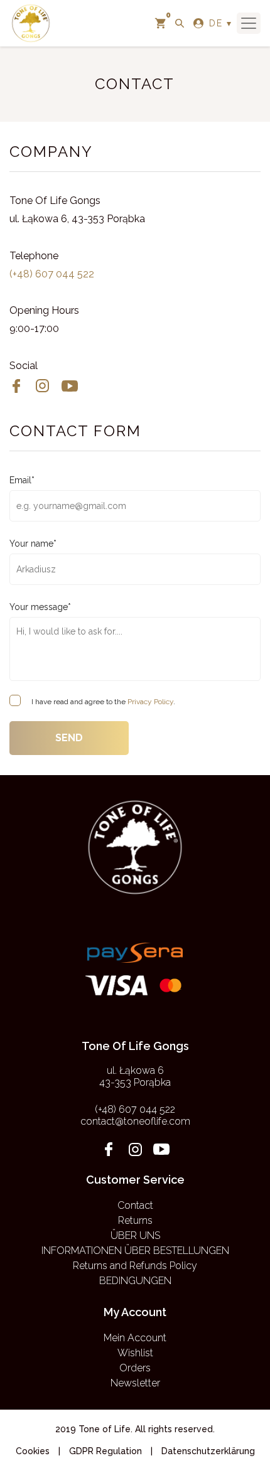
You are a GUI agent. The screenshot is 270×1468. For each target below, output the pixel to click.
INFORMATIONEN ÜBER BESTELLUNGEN (135, 1250)
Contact (135, 1205)
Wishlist (135, 1353)
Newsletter (135, 1383)
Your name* (33, 543)
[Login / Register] (198, 23)
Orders (135, 1368)
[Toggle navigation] (249, 23)
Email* (22, 480)
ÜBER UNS (135, 1235)
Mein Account (135, 1338)
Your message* (40, 607)
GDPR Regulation (105, 1451)
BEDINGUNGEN (135, 1281)
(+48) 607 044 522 (51, 274)
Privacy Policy (150, 701)
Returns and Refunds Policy (135, 1266)
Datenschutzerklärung (208, 1451)
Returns (135, 1220)
